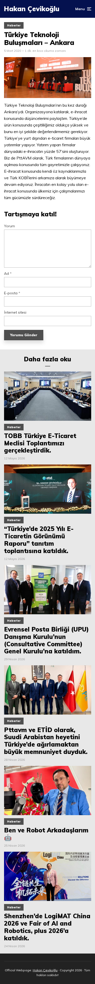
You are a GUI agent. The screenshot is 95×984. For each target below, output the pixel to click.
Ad (8, 273)
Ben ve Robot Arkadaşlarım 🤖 (46, 834)
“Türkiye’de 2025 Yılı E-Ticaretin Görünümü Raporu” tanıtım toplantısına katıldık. (38, 539)
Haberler (14, 25)
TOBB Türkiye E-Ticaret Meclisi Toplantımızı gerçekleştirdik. (40, 443)
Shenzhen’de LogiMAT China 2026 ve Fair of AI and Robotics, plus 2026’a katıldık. (47, 927)
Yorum (9, 226)
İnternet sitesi (15, 312)
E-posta (12, 293)
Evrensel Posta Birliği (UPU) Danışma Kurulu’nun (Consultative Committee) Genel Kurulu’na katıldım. (46, 640)
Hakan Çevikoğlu (31, 9)
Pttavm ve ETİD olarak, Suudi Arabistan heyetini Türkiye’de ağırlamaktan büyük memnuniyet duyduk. (45, 740)
